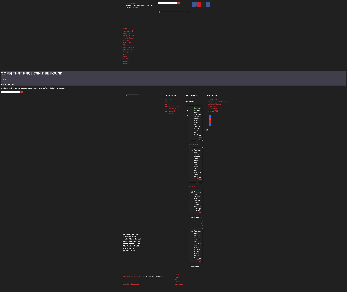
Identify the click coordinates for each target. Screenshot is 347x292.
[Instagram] (203, 4)
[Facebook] (210, 117)
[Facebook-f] (194, 4)
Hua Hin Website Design (131, 284)
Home (3, 79)
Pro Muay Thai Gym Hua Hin (133, 276)
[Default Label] (210, 122)
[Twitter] (210, 125)
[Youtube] (199, 4)
